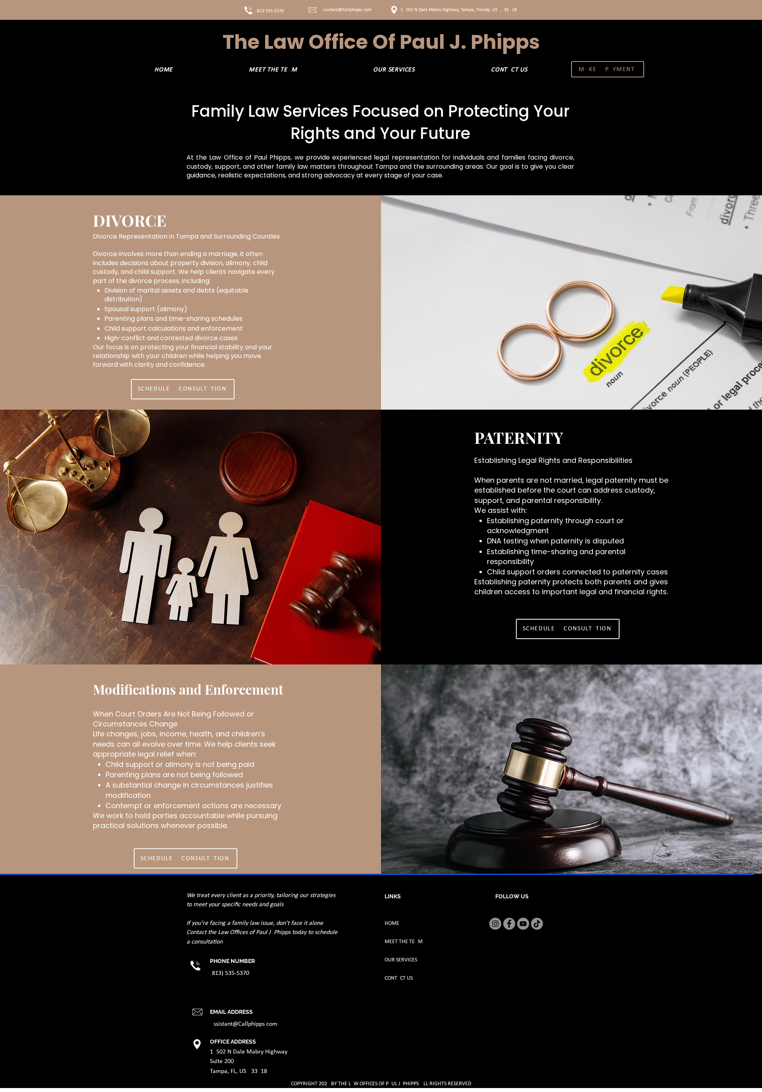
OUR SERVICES (401, 960)
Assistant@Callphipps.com (346, 10)
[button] (394, 70)
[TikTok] (537, 924)
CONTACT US (399, 978)
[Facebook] (509, 924)
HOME (392, 923)
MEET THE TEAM (404, 942)
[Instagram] (495, 924)
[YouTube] (523, 924)
